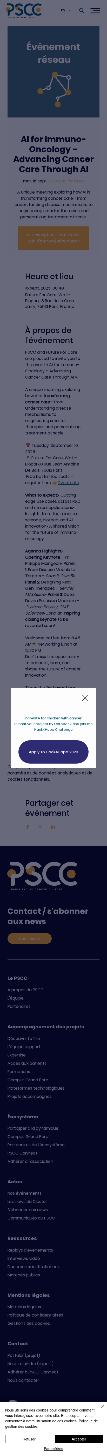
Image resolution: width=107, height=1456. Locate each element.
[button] (85, 698)
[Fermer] (99, 1409)
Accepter (79, 1439)
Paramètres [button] (53, 1448)
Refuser (29, 1439)
